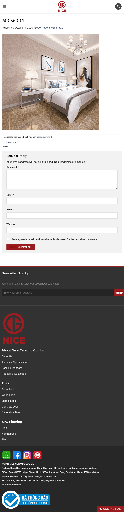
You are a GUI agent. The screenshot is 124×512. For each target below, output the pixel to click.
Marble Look (9, 400)
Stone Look (8, 389)
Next (6, 146)
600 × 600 (42, 27)
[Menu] (4, 6)
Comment (12, 167)
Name (10, 194)
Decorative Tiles (11, 412)
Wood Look (8, 395)
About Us (7, 356)
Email (10, 209)
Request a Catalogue (14, 373)
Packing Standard (12, 368)
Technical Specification (15, 362)
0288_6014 (57, 27)
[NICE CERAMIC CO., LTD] (62, 6)
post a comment (44, 137)
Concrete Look (10, 406)
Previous (9, 142)
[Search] (118, 6)
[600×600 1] (50, 81)
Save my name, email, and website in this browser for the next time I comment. (54, 239)
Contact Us (112, 508)
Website (10, 224)
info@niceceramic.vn (45, 476)
